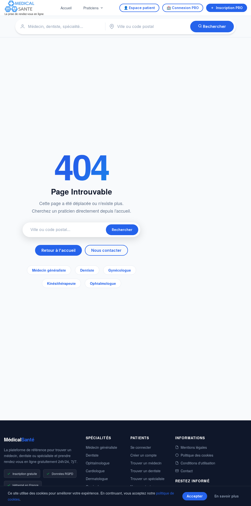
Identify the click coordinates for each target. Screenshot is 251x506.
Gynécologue (119, 270)
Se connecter (140, 447)
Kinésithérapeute (61, 283)
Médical (19, 439)
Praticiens (91, 7)
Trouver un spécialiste (147, 478)
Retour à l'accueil (58, 250)
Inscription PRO (229, 8)
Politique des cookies (197, 455)
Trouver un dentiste (145, 470)
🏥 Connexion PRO (183, 8)
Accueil (66, 7)
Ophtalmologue (103, 283)
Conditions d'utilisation (198, 462)
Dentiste (87, 270)
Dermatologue (97, 478)
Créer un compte (143, 455)
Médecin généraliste (49, 270)
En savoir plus (226, 496)
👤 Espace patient (139, 8)
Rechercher (214, 26)
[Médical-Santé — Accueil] (24, 7)
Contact (187, 470)
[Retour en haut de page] (241, 497)
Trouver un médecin (146, 462)
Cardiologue (95, 470)
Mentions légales (194, 447)
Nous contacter (106, 250)
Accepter (195, 496)
